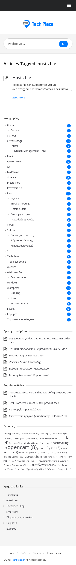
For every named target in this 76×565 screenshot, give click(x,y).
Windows (12, 282)
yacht (54, 457)
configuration (58, 433)
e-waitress (45, 438)
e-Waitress (12, 500)
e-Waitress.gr (14, 141)
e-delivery (33, 438)
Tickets (37, 553)
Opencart (12, 177)
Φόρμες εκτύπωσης (22, 240)
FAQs (24, 553)
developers (20, 438)
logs (38, 443)
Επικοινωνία (54, 553)
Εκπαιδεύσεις (18, 209)
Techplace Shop (15, 506)
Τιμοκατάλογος (39, 465)
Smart (45, 452)
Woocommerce (19, 303)
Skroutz (35, 452)
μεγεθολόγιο (35, 469)
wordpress (29, 456)
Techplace (13, 256)
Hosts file (21, 77)
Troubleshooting (20, 203)
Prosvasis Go (14, 188)
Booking (15, 292)
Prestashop (13, 182)
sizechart (24, 452)
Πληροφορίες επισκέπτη (20, 517)
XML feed (44, 457)
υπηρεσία (65, 469)
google (25, 443)
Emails (10, 156)
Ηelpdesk (11, 523)
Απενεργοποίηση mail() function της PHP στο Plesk (38, 416)
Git (8, 166)
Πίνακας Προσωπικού (15, 465)
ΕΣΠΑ (15, 461)
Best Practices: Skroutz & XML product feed (34, 403)
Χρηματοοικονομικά (22, 245)
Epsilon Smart (15, 161)
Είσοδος (11, 528)
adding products (12, 433)
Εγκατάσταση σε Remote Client (26, 355)
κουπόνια (22, 469)
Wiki (12, 553)
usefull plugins (11, 457)
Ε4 (8, 461)
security (11, 452)
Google (15, 130)
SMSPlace (12, 511)
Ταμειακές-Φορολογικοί (20, 319)
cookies (8, 438)
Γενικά (10, 308)
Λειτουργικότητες (20, 214)
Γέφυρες (12, 314)
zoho (62, 457)
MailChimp (13, 172)
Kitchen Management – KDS (30, 150)
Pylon (10, 193)
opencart (22, 447)
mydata (15, 198)
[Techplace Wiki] (38, 24)
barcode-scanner (31, 433)
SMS (52, 452)
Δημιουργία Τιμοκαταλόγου (25, 409)
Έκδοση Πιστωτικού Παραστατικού (29, 368)
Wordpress (13, 287)
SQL (9, 251)
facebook (14, 443)
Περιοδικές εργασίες (22, 219)
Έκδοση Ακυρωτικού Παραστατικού (29, 375)
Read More (20, 97)
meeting (47, 443)
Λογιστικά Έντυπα (59, 461)
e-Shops (11, 135)
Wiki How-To (14, 272)
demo (14, 298)
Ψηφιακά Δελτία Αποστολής (25, 362)
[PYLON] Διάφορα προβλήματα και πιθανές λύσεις (38, 349)
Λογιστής (44, 461)
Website (11, 267)
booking (46, 433)
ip (32, 443)
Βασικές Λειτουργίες (22, 235)
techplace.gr (18, 559)
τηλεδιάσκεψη (51, 469)
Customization (19, 277)
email (56, 438)
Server (10, 224)
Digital (10, 125)
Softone (11, 230)
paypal (41, 448)
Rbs (64, 448)
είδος (55, 465)
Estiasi (14, 145)
